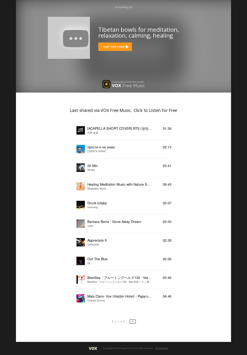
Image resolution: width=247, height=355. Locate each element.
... (127, 321)
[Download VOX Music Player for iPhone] (69, 37)
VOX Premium (161, 348)
